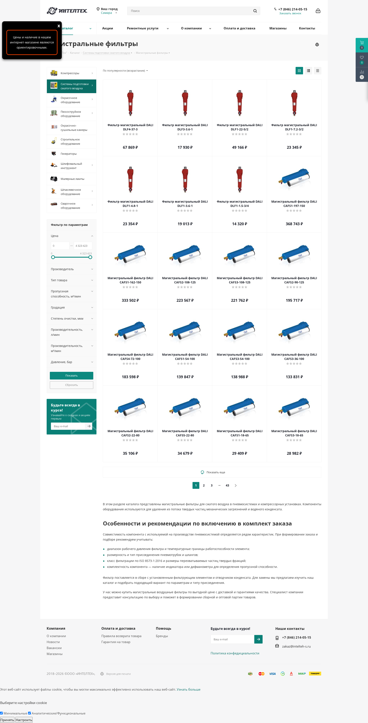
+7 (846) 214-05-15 (292, 9)
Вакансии (54, 648)
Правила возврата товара (121, 636)
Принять (7, 720)
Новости (53, 642)
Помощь (163, 628)
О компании (56, 636)
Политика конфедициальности (235, 653)
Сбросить (71, 385)
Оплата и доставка (118, 628)
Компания (56, 628)
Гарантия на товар (115, 642)
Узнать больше (188, 689)
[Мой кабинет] (318, 10)
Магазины (55, 654)
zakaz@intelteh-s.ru (296, 646)
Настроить (24, 720)
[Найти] (255, 11)
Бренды (162, 636)
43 (227, 485)
